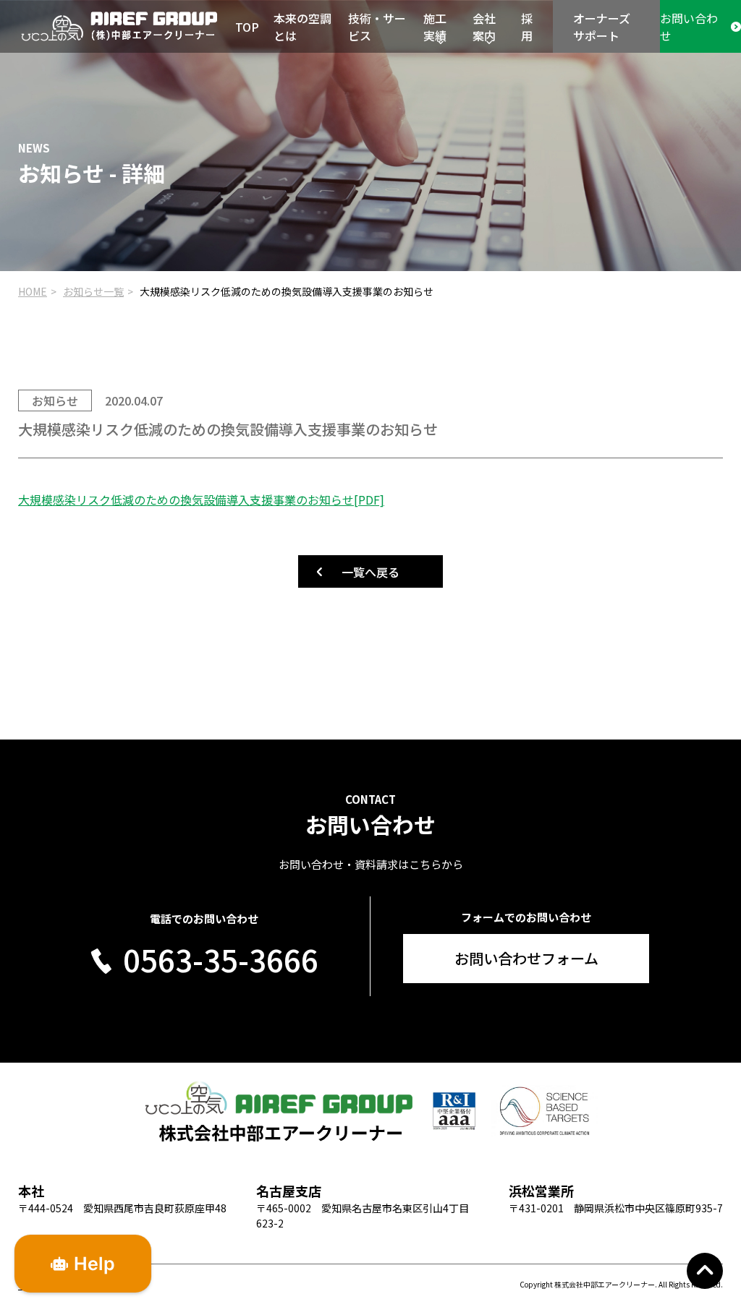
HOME (32, 291)
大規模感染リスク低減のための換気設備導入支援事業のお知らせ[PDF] (201, 499)
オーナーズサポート (601, 26)
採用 (527, 26)
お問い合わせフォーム (526, 958)
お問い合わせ (689, 26)
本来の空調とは (302, 26)
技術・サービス (377, 26)
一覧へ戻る (370, 571)
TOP (247, 26)
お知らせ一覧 (93, 291)
